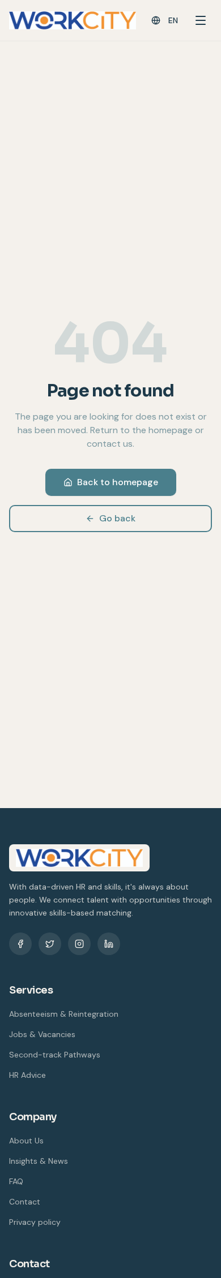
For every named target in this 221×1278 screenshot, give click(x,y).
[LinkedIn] (108, 943)
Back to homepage (117, 482)
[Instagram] (79, 943)
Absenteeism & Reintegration (63, 1014)
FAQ (16, 1181)
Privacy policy (35, 1222)
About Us (26, 1140)
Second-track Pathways (54, 1055)
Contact (24, 1202)
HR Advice (27, 1075)
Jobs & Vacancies (42, 1034)
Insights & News (38, 1161)
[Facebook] (20, 943)
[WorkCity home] (72, 20)
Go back (117, 518)
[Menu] (200, 20)
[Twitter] (50, 943)
